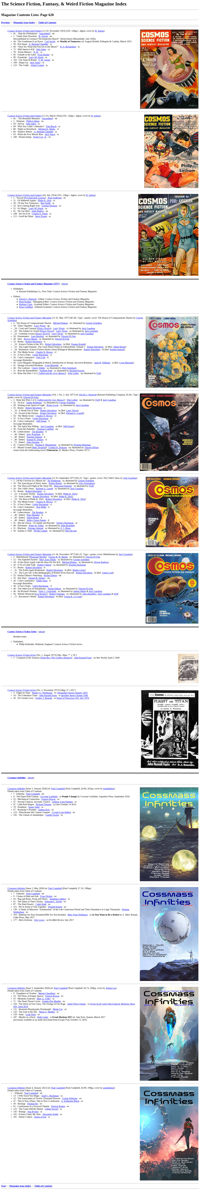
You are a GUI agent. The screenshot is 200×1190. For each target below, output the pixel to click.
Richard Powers (77, 370)
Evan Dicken (46, 896)
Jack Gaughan (88, 328)
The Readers (37, 431)
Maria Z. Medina (47, 1012)
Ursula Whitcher (69, 1098)
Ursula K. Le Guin (72, 596)
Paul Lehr (40, 357)
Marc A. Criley (44, 998)
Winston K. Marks (46, 129)
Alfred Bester (119, 347)
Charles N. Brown (44, 352)
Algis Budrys (37, 211)
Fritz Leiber (73, 373)
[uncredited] (44, 33)
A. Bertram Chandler (38, 44)
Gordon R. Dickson (57, 447)
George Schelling (94, 323)
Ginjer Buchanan (40, 355)
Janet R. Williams (102, 362)
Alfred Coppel (37, 65)
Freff (98, 373)
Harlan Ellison (50, 575)
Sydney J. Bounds (43, 698)
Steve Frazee (41, 216)
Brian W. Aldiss (36, 525)
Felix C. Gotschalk (47, 591)
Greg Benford (37, 336)
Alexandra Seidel (50, 1114)
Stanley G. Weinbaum (42, 693)
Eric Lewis (39, 920)
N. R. (36, 52)
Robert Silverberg (33, 341)
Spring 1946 (74, 695)
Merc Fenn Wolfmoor (78, 914)
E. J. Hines (65, 528)
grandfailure (108, 788)
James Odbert (79, 591)
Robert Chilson (44, 565)
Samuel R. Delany (35, 439)
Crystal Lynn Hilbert (61, 812)
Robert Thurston (57, 594)
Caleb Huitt (41, 904)
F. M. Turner (44, 60)
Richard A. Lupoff (74, 413)
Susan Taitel (34, 807)
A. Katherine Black (70, 1101)
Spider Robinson (34, 402)
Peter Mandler (33, 515)
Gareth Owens (52, 815)
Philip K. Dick (44, 200)
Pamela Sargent (117, 349)
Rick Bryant (71, 531)
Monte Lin (58, 1009)
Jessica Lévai (40, 1117)
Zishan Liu (111, 988)
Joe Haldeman (54, 480)
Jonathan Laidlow (58, 899)
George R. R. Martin (58, 557)
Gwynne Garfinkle (49, 796)
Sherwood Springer (63, 486)
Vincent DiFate (91, 447)
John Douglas (33, 442)
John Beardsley (68, 525)
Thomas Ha (32, 1103)
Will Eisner (41, 421)
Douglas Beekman (82, 445)
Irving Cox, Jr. (40, 137)
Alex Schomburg (87, 483)
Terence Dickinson (65, 523)
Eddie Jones (41, 580)
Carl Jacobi (50, 41)
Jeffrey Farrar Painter (36, 520)
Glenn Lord (107, 573)
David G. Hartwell (27, 299)
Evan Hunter (43, 54)
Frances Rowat (48, 799)
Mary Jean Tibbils (47, 559)
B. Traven (43, 36)
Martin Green (78, 570)
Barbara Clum (25, 304)
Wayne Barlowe (101, 562)
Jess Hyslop (33, 1111)
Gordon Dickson (49, 205)
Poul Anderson (55, 198)
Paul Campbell (58, 788)
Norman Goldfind (45, 429)
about (64, 284)
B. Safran (99, 31)
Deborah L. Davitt (53, 901)
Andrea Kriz (44, 809)
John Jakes (41, 49)
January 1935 (72, 693)
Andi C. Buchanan (50, 1096)
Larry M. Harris (36, 57)
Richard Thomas (43, 804)
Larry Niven (40, 325)
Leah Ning (31, 1014)
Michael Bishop (60, 323)
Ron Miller (41, 507)
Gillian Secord (51, 1109)
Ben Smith (46, 203)
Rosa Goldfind (26, 307)
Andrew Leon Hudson (62, 802)
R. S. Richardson (68, 46)
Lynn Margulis (126, 362)
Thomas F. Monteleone (45, 445)
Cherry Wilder (38, 368)
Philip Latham (32, 121)
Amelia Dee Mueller (51, 1001)
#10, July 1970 (72, 698)
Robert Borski (55, 483)
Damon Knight (78, 344)
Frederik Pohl (46, 370)
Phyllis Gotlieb (40, 531)
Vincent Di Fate (68, 336)
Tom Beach (51, 126)
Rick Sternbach (69, 368)
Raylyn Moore (30, 339)
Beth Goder (42, 1017)
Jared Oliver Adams (76, 1004)
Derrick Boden (58, 1106)
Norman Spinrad (34, 437)
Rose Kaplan (25, 301)
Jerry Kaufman (33, 434)
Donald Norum (55, 907)
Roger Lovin (52, 405)
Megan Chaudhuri (46, 993)
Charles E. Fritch (40, 213)
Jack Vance (35, 62)
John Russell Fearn (83, 657)
